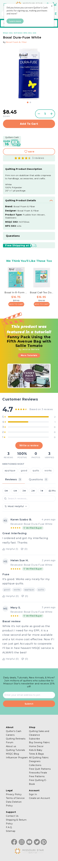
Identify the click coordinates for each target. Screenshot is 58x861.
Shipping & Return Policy (16, 821)
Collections (35, 765)
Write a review (29, 445)
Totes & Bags (36, 753)
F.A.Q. (9, 827)
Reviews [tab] (13, 479)
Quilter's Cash (13, 731)
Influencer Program (17, 757)
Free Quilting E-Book (38, 782)
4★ (15, 490)
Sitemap (10, 831)
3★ (24, 490)
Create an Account (39, 798)
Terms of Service (15, 798)
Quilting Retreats (15, 738)
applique (10, 470)
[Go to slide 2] (30, 102)
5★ (6, 490)
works (48, 470)
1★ (41, 490)
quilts (36, 470)
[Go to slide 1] (27, 102)
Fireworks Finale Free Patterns (38, 774)
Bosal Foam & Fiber (16, 42)
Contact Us (12, 816)
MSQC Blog (12, 753)
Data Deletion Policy (14, 804)
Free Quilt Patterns (40, 769)
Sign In (33, 794)
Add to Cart (16, 304)
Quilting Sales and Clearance (39, 733)
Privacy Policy (14, 794)
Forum (9, 742)
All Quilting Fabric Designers (39, 759)
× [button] (51, 6)
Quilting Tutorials (15, 750)
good (24, 470)
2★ (33, 490)
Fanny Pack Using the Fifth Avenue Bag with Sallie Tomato (29, 341)
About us (11, 746)
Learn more (15, 21)
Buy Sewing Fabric (39, 742)
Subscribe (34, 738)
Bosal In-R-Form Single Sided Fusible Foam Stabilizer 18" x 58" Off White (16, 292)
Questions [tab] (38, 479)
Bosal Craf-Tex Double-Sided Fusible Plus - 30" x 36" (42, 292)
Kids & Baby (35, 750)
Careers (10, 735)
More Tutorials (29, 355)
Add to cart (29, 123)
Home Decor (36, 746)
